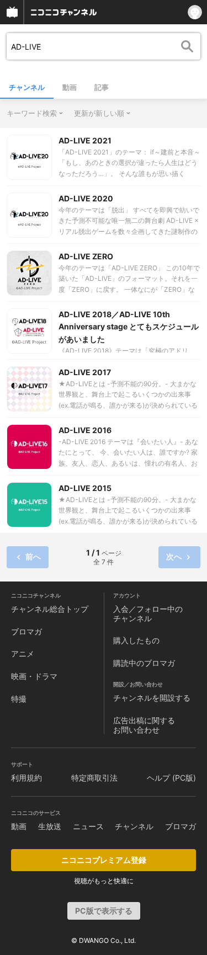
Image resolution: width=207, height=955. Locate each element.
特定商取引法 (94, 777)
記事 (101, 87)
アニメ (22, 653)
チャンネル (27, 87)
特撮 (18, 698)
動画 (69, 87)
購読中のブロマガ (144, 663)
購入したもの (136, 640)
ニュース (88, 826)
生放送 (49, 826)
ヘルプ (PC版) (171, 777)
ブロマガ (26, 631)
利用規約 (26, 777)
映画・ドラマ (34, 676)
